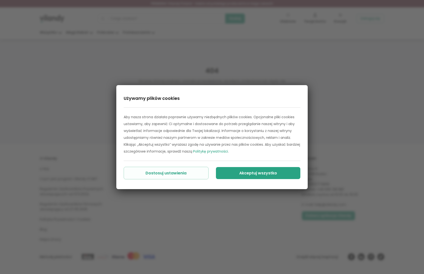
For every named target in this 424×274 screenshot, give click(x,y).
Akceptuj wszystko (258, 173)
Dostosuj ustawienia (166, 173)
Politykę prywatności (210, 151)
